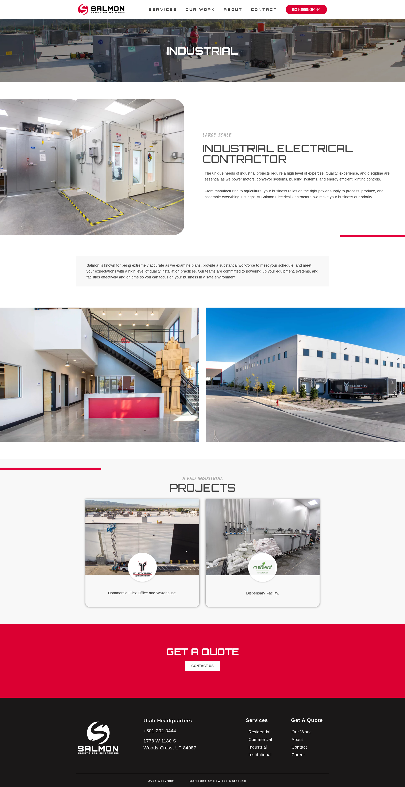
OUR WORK (200, 9)
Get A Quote (307, 720)
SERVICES (163, 9)
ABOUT (233, 9)
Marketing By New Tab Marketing (217, 780)
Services (257, 720)
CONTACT (264, 9)
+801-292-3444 (159, 730)
